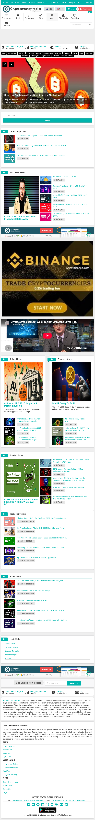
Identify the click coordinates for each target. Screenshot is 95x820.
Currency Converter (12, 651)
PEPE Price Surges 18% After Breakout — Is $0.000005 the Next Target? (42, 95)
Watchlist (75, 18)
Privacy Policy (8, 786)
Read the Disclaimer (13, 701)
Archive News (10, 644)
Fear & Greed (15, 2)
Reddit (80, 2)
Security (55, 56)
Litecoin (58, 53)
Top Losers (7, 753)
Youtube (88, 2)
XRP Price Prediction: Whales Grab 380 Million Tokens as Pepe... (40, 528)
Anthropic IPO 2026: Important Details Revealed (20, 404)
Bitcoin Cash (48, 53)
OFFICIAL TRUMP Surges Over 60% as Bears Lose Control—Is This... (42, 146)
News (52, 18)
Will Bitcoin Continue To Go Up (64, 177)
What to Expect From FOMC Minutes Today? (33, 591)
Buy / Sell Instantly (10, 775)
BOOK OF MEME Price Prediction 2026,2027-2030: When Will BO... (21, 502)
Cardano (67, 53)
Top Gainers (7, 750)
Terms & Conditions (10, 782)
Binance (25, 56)
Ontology (89, 53)
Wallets (32, 2)
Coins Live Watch (11, 647)
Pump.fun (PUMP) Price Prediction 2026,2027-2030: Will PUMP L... (42, 620)
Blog (4, 53)
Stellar (75, 53)
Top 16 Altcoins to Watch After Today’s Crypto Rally (36, 558)
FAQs (5, 793)
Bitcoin (21, 53)
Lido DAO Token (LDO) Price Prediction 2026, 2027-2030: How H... (41, 518)
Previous (4, 64)
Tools (5, 25)
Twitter (63, 2)
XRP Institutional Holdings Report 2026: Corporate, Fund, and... (40, 581)
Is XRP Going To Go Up (64, 403)
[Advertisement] (48, 36)
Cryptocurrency (67, 56)
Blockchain (12, 53)
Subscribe (74, 683)
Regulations (45, 56)
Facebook (55, 2)
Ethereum (30, 53)
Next (11, 64)
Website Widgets (11, 655)
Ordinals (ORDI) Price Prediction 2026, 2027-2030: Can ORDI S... (41, 610)
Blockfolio (63, 18)
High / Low (7, 757)
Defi (18, 18)
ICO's (41, 18)
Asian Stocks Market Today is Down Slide (68, 487)
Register (86, 9)
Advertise (41, 2)
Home (5, 2)
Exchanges (29, 18)
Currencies (6, 18)
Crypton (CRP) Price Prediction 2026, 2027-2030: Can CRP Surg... (41, 155)
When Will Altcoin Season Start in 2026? (32, 600)
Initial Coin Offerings (10, 764)
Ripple (38, 53)
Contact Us (7, 789)
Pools (24, 2)
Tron (81, 53)
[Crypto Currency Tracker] (22, 9)
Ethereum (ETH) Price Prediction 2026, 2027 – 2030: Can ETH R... (41, 548)
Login (72, 9)
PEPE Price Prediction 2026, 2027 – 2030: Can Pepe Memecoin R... (42, 538)
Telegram (72, 2)
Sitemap (8, 658)
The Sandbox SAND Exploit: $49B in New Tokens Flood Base (39, 136)
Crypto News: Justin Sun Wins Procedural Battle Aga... (20, 217)
